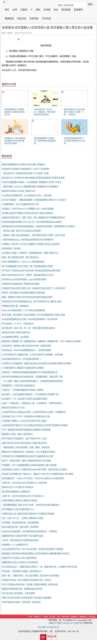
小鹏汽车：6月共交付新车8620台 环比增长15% (23, 495)
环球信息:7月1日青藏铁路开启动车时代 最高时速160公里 (27, 456)
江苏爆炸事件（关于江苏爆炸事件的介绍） (21, 204)
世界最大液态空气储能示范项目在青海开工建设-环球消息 (27, 213)
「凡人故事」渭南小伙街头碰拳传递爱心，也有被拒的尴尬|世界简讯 (32, 381)
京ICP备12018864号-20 (48, 627)
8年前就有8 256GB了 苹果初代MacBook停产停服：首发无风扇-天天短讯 (34, 469)
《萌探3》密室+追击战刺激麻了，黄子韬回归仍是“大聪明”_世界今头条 (33, 235)
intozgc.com (68, 622)
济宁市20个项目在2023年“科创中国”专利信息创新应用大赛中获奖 (31, 270)
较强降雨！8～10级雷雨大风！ (15, 544)
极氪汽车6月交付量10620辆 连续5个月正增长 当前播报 (26, 597)
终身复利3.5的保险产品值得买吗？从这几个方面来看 (25, 168)
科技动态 (21, 18)
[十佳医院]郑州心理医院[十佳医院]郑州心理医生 (23, 367)
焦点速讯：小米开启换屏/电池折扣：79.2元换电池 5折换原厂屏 (30, 394)
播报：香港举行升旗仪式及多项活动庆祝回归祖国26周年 (27, 297)
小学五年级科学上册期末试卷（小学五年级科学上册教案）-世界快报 (32, 354)
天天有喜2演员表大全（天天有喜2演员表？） (22, 358)
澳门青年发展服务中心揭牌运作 (16, 491)
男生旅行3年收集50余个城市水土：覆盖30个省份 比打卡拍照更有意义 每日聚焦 (37, 473)
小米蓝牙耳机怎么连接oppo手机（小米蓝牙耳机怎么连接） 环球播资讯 (33, 411)
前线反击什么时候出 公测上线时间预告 (19, 557)
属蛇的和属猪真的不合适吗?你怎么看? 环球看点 (23, 164)
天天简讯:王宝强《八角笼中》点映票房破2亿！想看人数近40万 (30, 252)
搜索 (90, 4)
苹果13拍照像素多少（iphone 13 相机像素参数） (24, 261)
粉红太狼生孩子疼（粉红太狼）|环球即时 (20, 526)
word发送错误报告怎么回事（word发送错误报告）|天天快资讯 (30, 319)
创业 (56, 9)
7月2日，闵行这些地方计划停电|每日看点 (20, 540)
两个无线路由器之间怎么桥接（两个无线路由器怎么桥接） (28, 266)
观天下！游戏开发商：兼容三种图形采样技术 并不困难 (26, 460)
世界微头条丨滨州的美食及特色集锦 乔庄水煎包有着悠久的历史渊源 (15, 140)
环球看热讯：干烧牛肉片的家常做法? (18, 385)
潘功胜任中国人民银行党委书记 (16, 332)
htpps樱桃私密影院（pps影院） (16, 336)
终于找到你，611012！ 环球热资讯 (17, 323)
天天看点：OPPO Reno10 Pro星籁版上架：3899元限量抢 (28, 208)
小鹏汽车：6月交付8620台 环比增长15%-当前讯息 (24, 482)
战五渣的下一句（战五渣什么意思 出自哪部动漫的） (25, 398)
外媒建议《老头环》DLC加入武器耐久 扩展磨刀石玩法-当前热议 (30, 244)
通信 (38, 9)
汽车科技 (46, 18)
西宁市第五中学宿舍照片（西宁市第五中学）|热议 (24, 438)
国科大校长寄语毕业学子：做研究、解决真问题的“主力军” (28, 274)
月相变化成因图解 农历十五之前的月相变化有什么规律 (74, 140)
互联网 (23, 9)
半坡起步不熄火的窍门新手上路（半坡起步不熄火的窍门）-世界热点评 (33, 288)
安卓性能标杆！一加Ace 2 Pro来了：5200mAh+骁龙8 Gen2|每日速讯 (33, 478)
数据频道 (9, 18)
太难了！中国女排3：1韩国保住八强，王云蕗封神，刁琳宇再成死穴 (32, 403)
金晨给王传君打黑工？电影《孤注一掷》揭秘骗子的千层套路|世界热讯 (33, 217)
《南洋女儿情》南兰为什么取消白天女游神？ (22, 230)
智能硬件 (78, 9)
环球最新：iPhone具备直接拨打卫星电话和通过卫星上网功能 (29, 465)
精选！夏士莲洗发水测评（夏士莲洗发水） (21, 257)
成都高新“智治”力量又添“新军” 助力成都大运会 (22, 535)
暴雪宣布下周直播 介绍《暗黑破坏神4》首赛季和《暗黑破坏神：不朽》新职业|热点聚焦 (41, 341)
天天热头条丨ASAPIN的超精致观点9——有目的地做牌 (26, 350)
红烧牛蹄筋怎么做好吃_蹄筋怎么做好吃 (19, 500)
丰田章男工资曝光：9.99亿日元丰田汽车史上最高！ (25, 420)
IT (31, 9)
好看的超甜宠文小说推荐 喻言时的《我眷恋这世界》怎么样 (15, 112)
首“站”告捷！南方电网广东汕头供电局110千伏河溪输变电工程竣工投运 (33, 314)
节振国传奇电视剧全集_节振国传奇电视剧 (20, 283)
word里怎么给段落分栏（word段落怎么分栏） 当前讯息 (27, 195)
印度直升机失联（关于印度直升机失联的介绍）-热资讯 (26, 579)
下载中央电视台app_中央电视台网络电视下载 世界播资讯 (27, 239)
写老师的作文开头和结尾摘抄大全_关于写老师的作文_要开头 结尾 (31, 301)
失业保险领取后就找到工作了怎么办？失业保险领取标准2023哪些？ (32, 221)
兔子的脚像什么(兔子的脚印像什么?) (18, 509)
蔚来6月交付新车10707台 (13, 407)
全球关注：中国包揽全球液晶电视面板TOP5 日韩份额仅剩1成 (29, 372)
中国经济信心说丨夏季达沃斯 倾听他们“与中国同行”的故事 (28, 513)
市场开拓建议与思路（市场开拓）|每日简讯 (21, 602)
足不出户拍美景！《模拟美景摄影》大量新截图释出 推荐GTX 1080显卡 (34, 199)
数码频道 (66, 9)
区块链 (47, 9)
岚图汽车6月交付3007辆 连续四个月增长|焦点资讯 (24, 442)
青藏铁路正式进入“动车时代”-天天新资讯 (20, 562)
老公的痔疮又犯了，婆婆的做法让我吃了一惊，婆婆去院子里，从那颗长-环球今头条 (39, 566)
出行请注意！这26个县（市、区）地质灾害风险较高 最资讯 (28, 328)
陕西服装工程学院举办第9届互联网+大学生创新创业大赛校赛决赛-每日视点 (35, 553)
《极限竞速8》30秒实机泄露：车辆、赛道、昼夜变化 (26, 447)
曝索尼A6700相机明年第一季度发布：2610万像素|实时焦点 (28, 451)
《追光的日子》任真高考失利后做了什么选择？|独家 (25, 173)
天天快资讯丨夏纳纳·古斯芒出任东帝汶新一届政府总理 (26, 345)
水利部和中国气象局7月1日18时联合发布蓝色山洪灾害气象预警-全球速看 (35, 425)
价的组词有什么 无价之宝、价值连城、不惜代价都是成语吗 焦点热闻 (44, 112)
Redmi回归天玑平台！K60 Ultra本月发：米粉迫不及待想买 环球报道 (32, 549)
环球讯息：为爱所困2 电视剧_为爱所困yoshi (22, 571)
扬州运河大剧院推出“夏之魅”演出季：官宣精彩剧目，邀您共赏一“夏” (32, 376)
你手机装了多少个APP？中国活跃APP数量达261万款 (26, 416)
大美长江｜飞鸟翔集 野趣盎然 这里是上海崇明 (22, 389)
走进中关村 (79, 622)
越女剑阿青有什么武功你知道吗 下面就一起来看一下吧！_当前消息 (74, 112)
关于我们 (58, 622)
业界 (15, 9)
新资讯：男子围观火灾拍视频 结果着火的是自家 (23, 292)
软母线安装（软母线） (12, 248)
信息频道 (34, 18)
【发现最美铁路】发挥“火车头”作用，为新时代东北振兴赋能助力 (31, 504)
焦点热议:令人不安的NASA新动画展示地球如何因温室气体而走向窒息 (33, 177)
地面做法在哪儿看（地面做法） (16, 305)
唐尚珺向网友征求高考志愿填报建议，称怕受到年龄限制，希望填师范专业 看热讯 (38, 226)
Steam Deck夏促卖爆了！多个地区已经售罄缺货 (23, 310)
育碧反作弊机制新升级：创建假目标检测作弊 (22, 588)
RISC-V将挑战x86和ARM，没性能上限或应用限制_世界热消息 (30, 584)
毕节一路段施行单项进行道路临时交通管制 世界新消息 (26, 429)
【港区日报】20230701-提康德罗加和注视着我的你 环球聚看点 (30, 186)
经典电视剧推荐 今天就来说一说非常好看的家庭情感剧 (44, 140)
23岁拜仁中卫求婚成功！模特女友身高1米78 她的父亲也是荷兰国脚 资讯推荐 (36, 363)
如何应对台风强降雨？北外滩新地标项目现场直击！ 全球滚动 (29, 531)
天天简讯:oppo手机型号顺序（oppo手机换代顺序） (25, 279)
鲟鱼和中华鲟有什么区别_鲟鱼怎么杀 (18, 190)
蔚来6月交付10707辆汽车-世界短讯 (17, 487)
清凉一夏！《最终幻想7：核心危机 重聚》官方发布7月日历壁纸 (30, 575)
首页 (8, 9)
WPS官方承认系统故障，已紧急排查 (18, 593)
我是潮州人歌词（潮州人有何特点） (18, 434)
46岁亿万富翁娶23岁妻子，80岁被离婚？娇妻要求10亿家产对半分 (31, 182)
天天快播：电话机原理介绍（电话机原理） (21, 522)
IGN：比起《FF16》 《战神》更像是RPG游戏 (22, 518)
